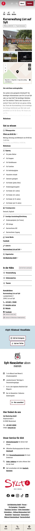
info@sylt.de (12, 428)
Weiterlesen (7, 118)
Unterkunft (9, 451)
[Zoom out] (5, 68)
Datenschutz (25, 515)
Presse (24, 505)
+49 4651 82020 (11, 425)
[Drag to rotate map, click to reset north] (5, 70)
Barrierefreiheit (25, 517)
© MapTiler (14, 80)
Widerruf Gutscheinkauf (11, 517)
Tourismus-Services (11, 510)
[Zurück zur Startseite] (3, 3)
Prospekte (22, 507)
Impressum (16, 515)
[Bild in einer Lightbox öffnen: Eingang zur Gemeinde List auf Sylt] (17, 40)
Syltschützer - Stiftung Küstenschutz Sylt (17, 512)
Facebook (6, 241)
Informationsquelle (12, 442)
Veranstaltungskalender (16, 455)
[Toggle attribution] (30, 80)
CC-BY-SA (29, 50)
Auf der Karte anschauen (25, 268)
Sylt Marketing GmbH (14, 505)
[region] (17, 73)
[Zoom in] (5, 65)
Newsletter (8, 515)
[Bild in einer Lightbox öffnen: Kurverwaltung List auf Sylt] (25, 57)
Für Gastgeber (13, 507)
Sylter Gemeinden (23, 510)
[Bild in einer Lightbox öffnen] (17, 484)
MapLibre (7, 80)
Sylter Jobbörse (11, 462)
